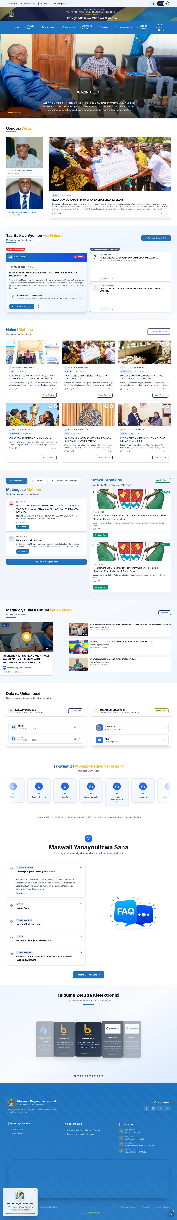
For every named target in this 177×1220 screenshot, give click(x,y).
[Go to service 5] (85, 1082)
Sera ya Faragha (128, 1214)
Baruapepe (61, 4)
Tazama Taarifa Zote (157, 245)
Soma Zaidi (56, 220)
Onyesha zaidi (22, 900)
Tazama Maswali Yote (87, 979)
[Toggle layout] (34, 1191)
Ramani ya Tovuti (162, 1214)
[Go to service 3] (80, 1082)
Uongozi (46, 4)
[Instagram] (152, 1115)
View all (165, 619)
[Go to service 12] (101, 1082)
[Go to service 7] (89, 1082)
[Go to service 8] (92, 1082)
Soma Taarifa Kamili (20, 313)
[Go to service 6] (87, 1082)
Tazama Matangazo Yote (46, 568)
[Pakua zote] (76, 734)
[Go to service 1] (75, 1082)
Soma (104, 285)
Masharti (145, 1214)
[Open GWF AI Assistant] (170, 1213)
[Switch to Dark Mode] (153, 3)
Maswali (13, 4)
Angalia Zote (161, 487)
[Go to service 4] (82, 1082)
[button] (45, 887)
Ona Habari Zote (159, 338)
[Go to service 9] (94, 1082)
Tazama (24, 533)
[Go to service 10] (97, 1082)
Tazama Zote (76, 718)
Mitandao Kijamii (30, 4)
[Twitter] (166, 1115)
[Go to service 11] (99, 1082)
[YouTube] (159, 1115)
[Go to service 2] (77, 1082)
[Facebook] (146, 1115)
